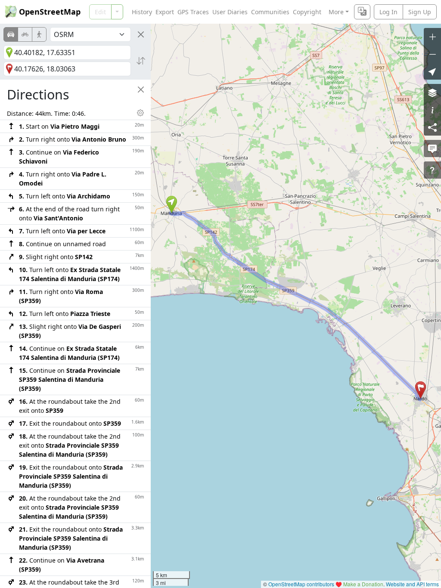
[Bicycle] (25, 34)
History (142, 12)
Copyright (307, 12)
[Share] (432, 127)
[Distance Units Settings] (140, 113)
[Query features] (432, 170)
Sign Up (419, 12)
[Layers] (432, 92)
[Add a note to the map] (432, 148)
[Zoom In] (432, 36)
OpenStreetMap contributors (301, 584)
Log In (388, 12)
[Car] (10, 34)
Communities (270, 12)
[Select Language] (362, 11)
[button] (171, 204)
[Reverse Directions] (140, 60)
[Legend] (432, 109)
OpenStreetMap (50, 11)
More (336, 12)
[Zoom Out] (432, 53)
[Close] (140, 34)
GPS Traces (193, 12)
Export (164, 12)
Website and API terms (412, 584)
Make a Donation (363, 584)
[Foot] (39, 34)
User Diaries (230, 12)
